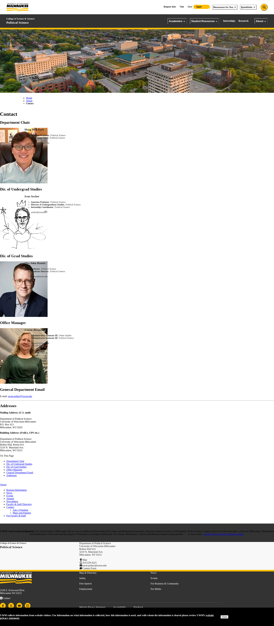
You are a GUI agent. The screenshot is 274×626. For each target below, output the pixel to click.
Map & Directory (88, 572)
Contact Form (89, 568)
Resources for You (223, 7)
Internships (229, 20)
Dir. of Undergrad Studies (19, 464)
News (9, 493)
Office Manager (14, 469)
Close (224, 617)
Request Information (16, 490)
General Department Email (19, 472)
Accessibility (119, 607)
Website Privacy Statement (92, 607)
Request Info (170, 7)
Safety (82, 578)
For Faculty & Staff (16, 515)
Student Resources (203, 21)
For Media (156, 589)
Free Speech (85, 583)
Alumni (10, 498)
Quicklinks (246, 7)
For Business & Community (165, 583)
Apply (199, 7)
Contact (6, 598)
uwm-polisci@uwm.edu (20, 396)
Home (29, 98)
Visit (182, 7)
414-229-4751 (37, 345)
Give (190, 7)
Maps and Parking (22, 512)
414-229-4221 (89, 562)
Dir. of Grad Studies (16, 466)
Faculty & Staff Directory (19, 504)
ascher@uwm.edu (39, 212)
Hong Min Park (34, 129)
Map (84, 559)
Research (243, 20)
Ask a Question (20, 510)
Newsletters (12, 501)
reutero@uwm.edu (39, 276)
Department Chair (15, 461)
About (259, 21)
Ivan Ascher (32, 196)
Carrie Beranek (34, 329)
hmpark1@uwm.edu (40, 143)
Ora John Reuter (35, 263)
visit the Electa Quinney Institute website (223, 534)
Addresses (11, 475)
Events (9, 495)
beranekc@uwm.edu (40, 343)
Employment (85, 589)
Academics (175, 21)
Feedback (138, 607)
